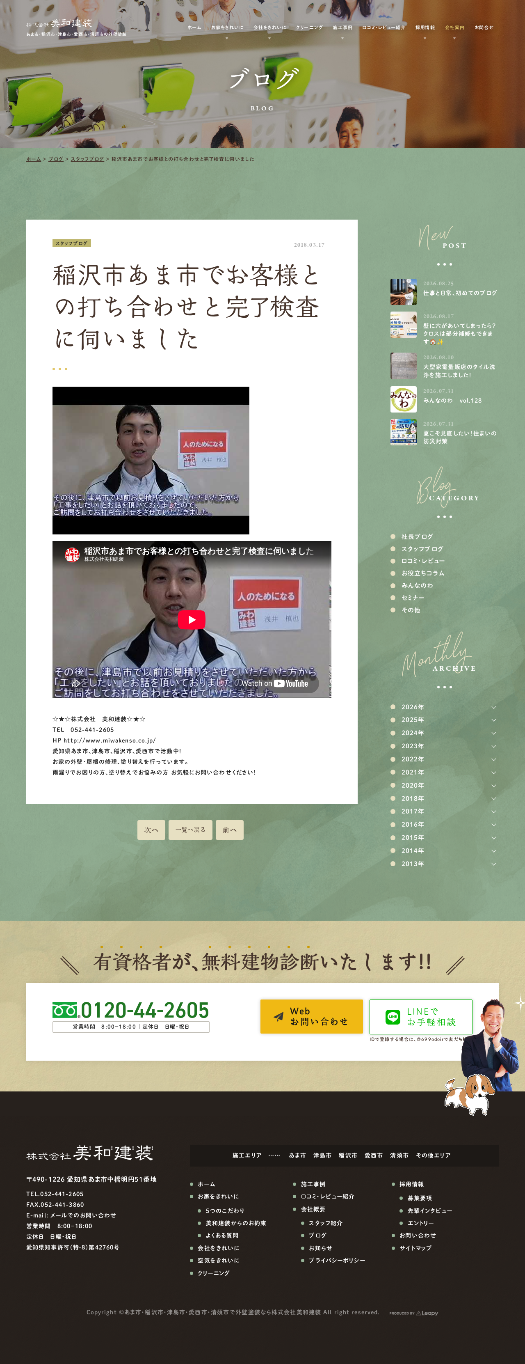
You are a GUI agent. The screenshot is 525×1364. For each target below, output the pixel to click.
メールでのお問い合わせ (83, 1215)
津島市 (322, 1155)
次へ (151, 830)
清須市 (399, 1155)
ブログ (56, 158)
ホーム (33, 158)
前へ (229, 830)
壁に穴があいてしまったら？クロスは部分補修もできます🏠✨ (459, 334)
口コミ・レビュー (423, 561)
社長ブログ (418, 537)
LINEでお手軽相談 (432, 1017)
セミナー (413, 598)
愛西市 (374, 1155)
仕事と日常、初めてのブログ (460, 293)
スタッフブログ (88, 158)
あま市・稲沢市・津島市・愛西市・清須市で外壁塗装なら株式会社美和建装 (222, 1312)
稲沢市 (348, 1155)
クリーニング (309, 27)
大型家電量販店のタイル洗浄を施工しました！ (459, 371)
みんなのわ (418, 585)
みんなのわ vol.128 (452, 400)
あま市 (297, 1155)
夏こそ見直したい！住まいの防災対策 (460, 438)
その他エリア (433, 1155)
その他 (411, 610)
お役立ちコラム (423, 573)
